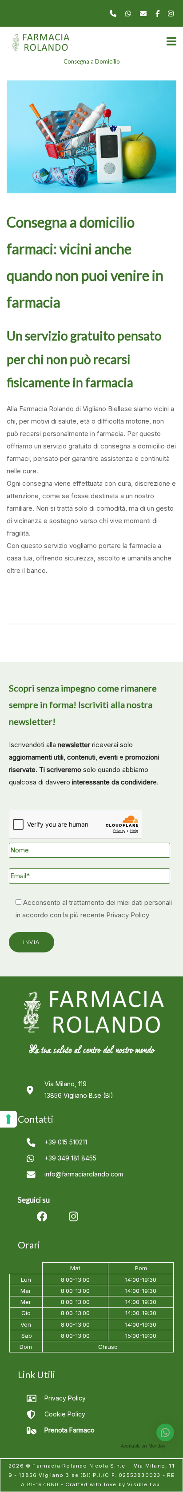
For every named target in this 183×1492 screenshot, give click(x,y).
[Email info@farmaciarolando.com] (144, 13)
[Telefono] (113, 13)
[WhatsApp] (129, 13)
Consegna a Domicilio (92, 61)
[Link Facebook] (158, 13)
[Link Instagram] (171, 13)
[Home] (40, 46)
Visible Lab (143, 1484)
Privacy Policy (127, 915)
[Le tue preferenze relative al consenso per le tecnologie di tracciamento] (8, 1119)
